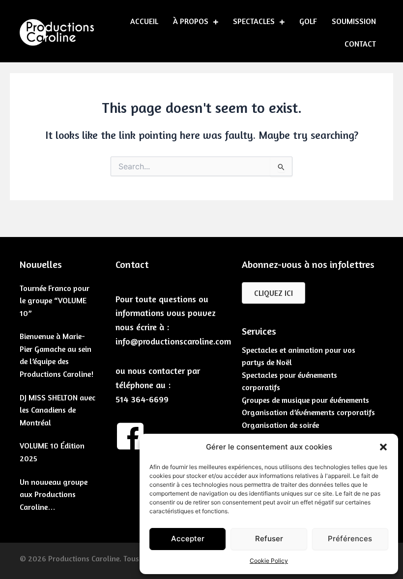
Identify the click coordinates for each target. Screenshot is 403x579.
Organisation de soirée (280, 425)
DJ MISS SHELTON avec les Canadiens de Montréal (57, 410)
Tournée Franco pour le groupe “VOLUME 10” (54, 300)
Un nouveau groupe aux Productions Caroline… (53, 494)
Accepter (187, 538)
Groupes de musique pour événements (305, 400)
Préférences (350, 538)
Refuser (269, 538)
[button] (383, 447)
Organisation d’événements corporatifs (308, 412)
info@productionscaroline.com (173, 341)
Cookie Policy (269, 560)
